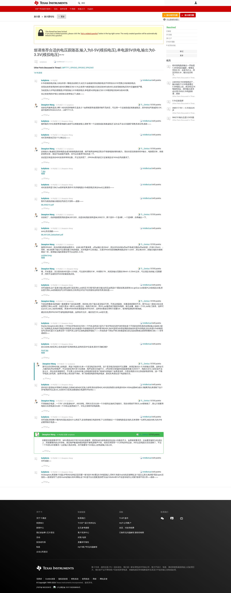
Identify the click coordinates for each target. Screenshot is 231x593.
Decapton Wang (48, 105)
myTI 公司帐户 (125, 523)
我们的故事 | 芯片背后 (45, 532)
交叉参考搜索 (83, 528)
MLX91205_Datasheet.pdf (52, 235)
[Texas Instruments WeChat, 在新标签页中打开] (162, 519)
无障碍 (39, 579)
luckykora (43, 62)
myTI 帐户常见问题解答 (87, 547)
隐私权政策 (63, 579)
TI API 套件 (123, 518)
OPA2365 (89, 68)
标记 (181, 51)
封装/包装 (82, 537)
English (90, 9)
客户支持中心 (83, 532)
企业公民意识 (42, 552)
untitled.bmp (46, 255)
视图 (43, 173)
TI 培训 (72, 9)
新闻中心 (40, 528)
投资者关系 (41, 542)
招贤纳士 (40, 523)
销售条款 (75, 579)
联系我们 (81, 518)
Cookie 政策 (50, 579)
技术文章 (63, 9)
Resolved (171, 27)
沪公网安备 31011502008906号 (68, 587)
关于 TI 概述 (41, 518)
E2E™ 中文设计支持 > (43, 9)
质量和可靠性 (83, 542)
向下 (49, 99)
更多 (63, 16)
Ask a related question (89, 34)
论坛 (55, 9)
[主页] (52, 3)
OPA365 (81, 68)
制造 (38, 547)
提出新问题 (189, 15)
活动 (38, 537)
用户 (195, 2)
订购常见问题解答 (126, 532)
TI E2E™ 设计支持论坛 (87, 523)
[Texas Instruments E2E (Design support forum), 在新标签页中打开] (172, 519)
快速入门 (81, 9)
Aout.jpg (44, 350)
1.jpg (43, 171)
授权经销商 (139, 532)
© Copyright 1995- (46, 583)
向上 (42, 99)
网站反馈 (103, 579)
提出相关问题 (172, 15)
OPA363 (73, 68)
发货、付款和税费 (126, 528)
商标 (95, 579)
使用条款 (85, 579)
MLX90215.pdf (47, 205)
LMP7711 (65, 68)
